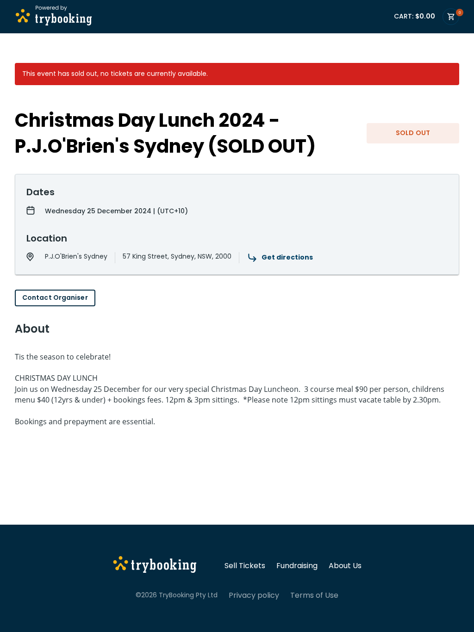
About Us (345, 566)
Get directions (287, 257)
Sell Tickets (245, 566)
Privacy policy (254, 595)
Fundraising (297, 566)
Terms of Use (314, 595)
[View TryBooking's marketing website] (155, 566)
